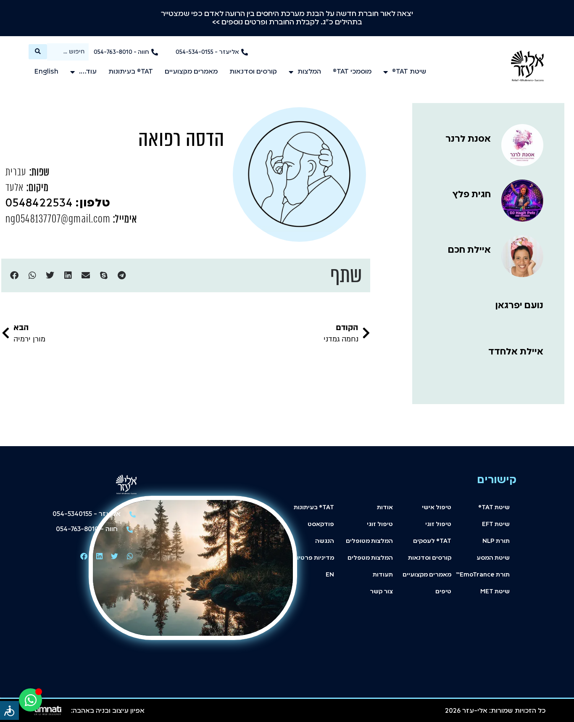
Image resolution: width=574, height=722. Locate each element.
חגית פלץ (472, 195)
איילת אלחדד (515, 352)
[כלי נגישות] (9, 710)
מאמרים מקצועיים (191, 72)
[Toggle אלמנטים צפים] (30, 699)
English (46, 72)
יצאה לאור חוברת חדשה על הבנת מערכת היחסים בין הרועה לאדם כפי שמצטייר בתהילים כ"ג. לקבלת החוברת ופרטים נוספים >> (287, 18)
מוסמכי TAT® (352, 72)
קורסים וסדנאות (253, 72)
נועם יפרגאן (519, 306)
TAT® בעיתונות (130, 72)
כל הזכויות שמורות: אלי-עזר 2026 (495, 711)
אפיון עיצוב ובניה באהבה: (108, 711)
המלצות (309, 72)
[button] (121, 275)
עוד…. (88, 72)
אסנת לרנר (468, 139)
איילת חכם (469, 250)
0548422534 (58, 203)
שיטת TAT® (409, 72)
